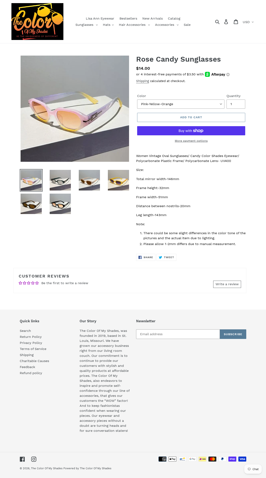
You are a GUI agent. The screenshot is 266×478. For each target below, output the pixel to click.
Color (141, 96)
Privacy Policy (31, 343)
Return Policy (31, 337)
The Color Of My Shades (47, 468)
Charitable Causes (34, 361)
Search (25, 331)
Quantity (234, 96)
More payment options (191, 140)
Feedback (27, 367)
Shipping (142, 81)
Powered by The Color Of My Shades (87, 468)
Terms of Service (33, 349)
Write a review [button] (227, 284)
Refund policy (31, 373)
